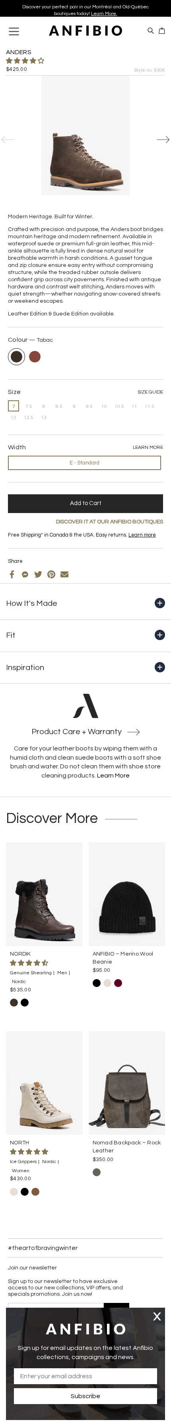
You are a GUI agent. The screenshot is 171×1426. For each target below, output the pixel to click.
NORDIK (20, 954)
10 (104, 406)
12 (13, 417)
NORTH (19, 1143)
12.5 (28, 417)
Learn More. (104, 11)
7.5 (28, 406)
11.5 (149, 406)
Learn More (113, 775)
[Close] (157, 1316)
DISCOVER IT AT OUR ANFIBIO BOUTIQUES (109, 522)
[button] (25, 61)
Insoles (29, 541)
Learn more (142, 535)
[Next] (163, 140)
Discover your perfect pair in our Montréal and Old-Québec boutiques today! (85, 8)
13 (44, 417)
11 (134, 406)
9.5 (89, 406)
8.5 (59, 406)
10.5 (119, 406)
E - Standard (84, 463)
